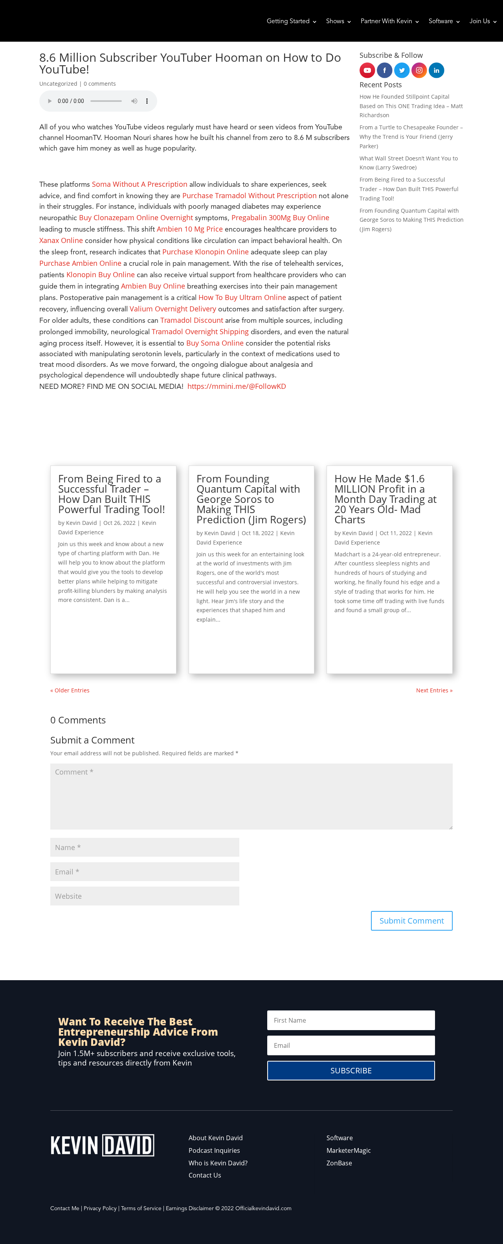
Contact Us (205, 1175)
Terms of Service (141, 1208)
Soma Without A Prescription (139, 184)
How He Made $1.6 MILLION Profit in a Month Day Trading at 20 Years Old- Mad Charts (385, 498)
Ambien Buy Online (153, 286)
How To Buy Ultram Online (242, 297)
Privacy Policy (100, 1208)
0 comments (100, 83)
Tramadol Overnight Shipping (200, 331)
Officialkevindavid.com (263, 1208)
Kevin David (81, 522)
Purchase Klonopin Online (205, 251)
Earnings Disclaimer (190, 1208)
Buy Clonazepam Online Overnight (136, 217)
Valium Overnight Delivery (173, 308)
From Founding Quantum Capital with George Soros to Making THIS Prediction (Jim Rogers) (412, 220)
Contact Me (64, 1208)
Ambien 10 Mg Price (190, 229)
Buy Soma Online (215, 343)
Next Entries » (434, 690)
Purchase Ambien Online (80, 263)
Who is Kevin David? (218, 1163)
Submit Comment (412, 920)
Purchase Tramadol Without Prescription (249, 195)
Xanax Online (61, 240)
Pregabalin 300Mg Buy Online (280, 217)
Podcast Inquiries (214, 1150)
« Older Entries (70, 690)
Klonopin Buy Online (100, 274)
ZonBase (339, 1163)
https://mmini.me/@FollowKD (236, 386)
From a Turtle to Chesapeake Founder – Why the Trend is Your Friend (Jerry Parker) (411, 136)
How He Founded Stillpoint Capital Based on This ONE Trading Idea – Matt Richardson (411, 106)
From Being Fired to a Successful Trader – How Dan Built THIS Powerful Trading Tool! (409, 189)
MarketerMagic (349, 1150)
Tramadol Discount (191, 320)
